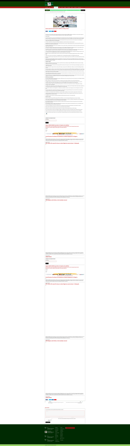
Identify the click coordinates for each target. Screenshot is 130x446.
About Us (72, 7)
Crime (60, 427)
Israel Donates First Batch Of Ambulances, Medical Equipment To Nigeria (61, 136)
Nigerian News (56, 7)
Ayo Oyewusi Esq (49, 431)
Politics (59, 7)
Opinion (56, 435)
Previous (50, 401)
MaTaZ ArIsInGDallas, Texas (47, 32)
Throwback (65, 7)
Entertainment (79, 7)
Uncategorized (56, 441)
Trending (52, 7)
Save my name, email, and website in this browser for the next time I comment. (67, 418)
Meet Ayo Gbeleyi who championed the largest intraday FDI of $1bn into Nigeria (55, 402)
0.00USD (47, 128)
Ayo (47, 427)
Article (55, 427)
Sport (60, 436)
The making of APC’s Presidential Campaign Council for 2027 (78, 10)
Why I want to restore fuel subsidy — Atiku (65, 10)
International (68, 7)
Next (80, 401)
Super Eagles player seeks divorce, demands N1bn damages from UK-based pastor (74, 402)
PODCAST (61, 435)
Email (83, 29)
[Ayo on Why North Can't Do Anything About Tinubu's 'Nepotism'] (46, 436)
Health (62, 7)
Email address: (47, 119)
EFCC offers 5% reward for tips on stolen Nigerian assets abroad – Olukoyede (62, 143)
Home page (46, 7)
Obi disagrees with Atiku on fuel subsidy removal (56, 200)
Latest (49, 7)
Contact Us (75, 7)
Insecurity (61, 431)
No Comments (55, 29)
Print (82, 29)
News (53, 29)
